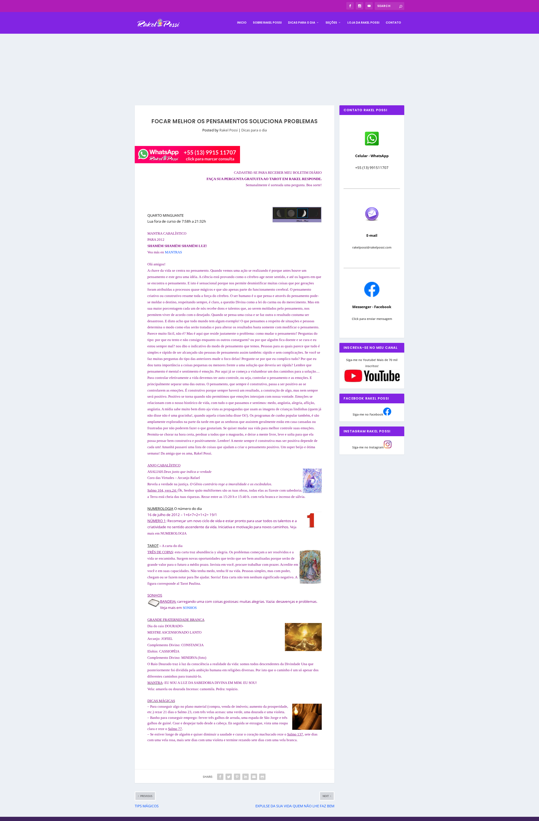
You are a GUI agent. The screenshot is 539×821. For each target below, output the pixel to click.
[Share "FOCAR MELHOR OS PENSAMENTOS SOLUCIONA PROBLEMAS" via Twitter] (228, 777)
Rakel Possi (228, 130)
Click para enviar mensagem (372, 319)
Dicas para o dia (301, 23)
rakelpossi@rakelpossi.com (371, 247)
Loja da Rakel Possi (363, 23)
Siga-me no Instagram (368, 447)
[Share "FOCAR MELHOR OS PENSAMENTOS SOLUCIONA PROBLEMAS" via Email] (254, 777)
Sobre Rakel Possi (267, 23)
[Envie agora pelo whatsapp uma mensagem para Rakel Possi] (371, 145)
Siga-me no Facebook (368, 414)
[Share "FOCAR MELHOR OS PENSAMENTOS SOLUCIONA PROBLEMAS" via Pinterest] (237, 777)
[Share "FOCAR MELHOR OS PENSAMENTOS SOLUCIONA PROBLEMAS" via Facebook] (220, 777)
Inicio (242, 23)
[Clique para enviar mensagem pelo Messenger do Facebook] (371, 296)
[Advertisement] (269, 65)
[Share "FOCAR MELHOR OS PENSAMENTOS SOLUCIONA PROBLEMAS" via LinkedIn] (245, 777)
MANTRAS (173, 252)
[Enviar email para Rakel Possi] (371, 224)
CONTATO (393, 23)
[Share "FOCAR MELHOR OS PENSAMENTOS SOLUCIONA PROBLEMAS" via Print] (262, 777)
